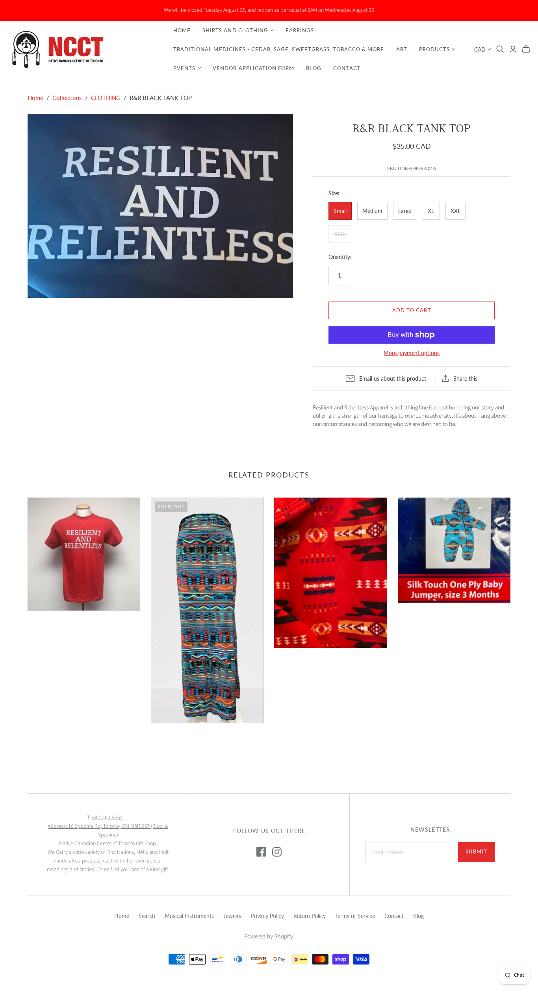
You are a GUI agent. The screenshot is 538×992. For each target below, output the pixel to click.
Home (182, 30)
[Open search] (500, 49)
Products (434, 49)
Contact (346, 68)
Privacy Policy (267, 915)
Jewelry (232, 915)
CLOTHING (106, 97)
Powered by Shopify (268, 936)
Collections (67, 97)
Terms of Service (355, 915)
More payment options (412, 353)
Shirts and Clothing (235, 30)
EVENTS (184, 68)
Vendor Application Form (253, 68)
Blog (313, 68)
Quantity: (340, 257)
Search (147, 915)
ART (401, 49)
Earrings (300, 30)
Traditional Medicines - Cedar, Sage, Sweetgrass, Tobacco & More (278, 49)
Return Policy (309, 915)
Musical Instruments (189, 915)
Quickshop (54, 624)
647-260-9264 (107, 818)
